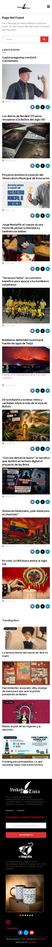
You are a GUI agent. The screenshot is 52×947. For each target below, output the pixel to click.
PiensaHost (32, 942)
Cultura (9, 664)
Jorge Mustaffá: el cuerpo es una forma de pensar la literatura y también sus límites (22, 228)
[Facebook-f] (20, 932)
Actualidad (10, 629)
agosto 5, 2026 (9, 210)
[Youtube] (31, 932)
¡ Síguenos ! (12, 928)
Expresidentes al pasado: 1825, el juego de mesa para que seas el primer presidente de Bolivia (24, 691)
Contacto (20, 810)
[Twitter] (26, 932)
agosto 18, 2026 (10, 102)
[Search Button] (44, 39)
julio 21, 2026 (9, 385)
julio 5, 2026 (8, 601)
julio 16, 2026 (9, 496)
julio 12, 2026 (9, 546)
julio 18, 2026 (9, 443)
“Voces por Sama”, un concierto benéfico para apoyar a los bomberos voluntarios (25, 281)
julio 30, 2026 (9, 325)
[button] (20, 915)
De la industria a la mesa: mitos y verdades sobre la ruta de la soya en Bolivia (24, 403)
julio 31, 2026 (9, 263)
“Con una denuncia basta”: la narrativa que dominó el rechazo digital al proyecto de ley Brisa (26, 461)
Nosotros (9, 810)
